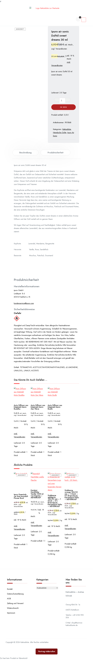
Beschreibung (25, 152)
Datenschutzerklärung (15, 594)
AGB (9, 598)
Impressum (11, 613)
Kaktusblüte (66, 129)
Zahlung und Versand (15, 603)
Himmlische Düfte (59, 132)
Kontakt (10, 589)
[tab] (25, 152)
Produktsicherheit (55, 152)
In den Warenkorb (63, 108)
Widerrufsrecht (12, 608)
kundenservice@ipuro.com (24, 303)
